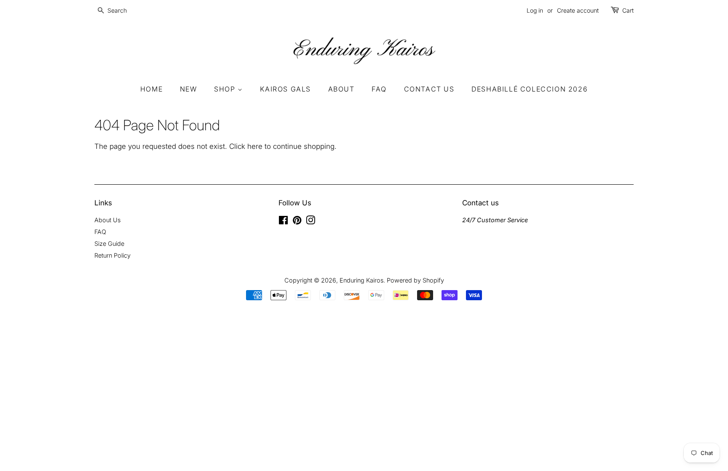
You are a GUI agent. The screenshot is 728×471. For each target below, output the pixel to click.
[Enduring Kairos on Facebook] (283, 221)
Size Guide (109, 243)
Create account (578, 10)
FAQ (379, 89)
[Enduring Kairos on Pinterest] (297, 221)
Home (151, 89)
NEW (188, 89)
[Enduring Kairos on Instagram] (310, 221)
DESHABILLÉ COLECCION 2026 (529, 89)
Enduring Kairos (361, 280)
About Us (107, 219)
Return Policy (112, 255)
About (341, 89)
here (254, 146)
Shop (226, 89)
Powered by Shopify (415, 280)
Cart (628, 10)
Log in (535, 10)
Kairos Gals (285, 89)
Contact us (429, 89)
